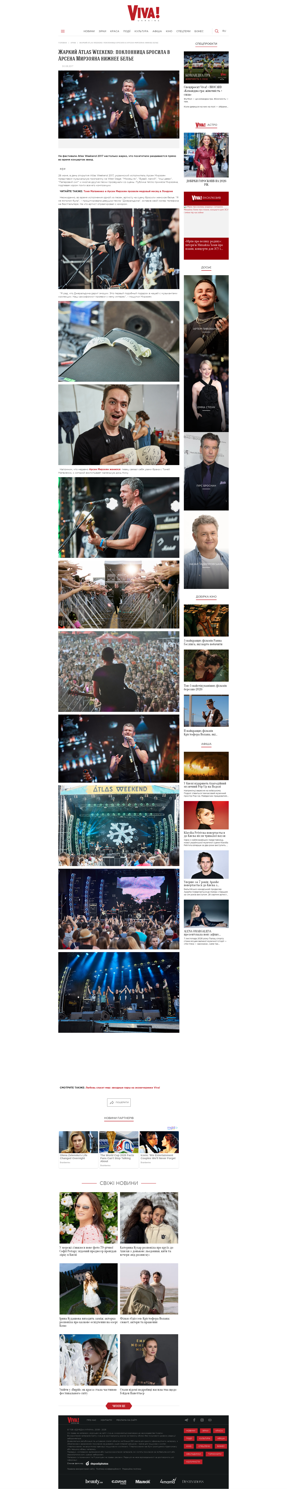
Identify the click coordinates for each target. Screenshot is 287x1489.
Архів (73, 43)
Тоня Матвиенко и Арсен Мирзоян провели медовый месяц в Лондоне (128, 191)
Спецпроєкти (206, 44)
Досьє (206, 267)
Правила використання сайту (81, 1469)
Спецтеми (204, 1446)
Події (189, 1438)
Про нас (91, 1420)
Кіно (188, 1446)
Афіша (206, 744)
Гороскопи (214, 1454)
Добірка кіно (206, 597)
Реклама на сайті (126, 1420)
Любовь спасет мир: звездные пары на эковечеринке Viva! (123, 1088)
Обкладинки (193, 1454)
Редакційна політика (131, 1469)
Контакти (106, 1420)
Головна (62, 43)
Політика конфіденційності (108, 1469)
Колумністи (193, 1462)
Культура (204, 1438)
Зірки (205, 1431)
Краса (219, 1431)
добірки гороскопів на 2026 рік (206, 182)
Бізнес (221, 1446)
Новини (190, 1431)
